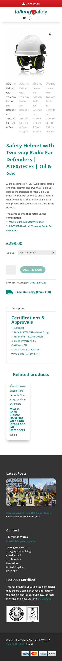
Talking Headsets (15, 644)
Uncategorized (38, 282)
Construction (12, 516)
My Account (32, 3)
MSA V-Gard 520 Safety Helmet (26, 221)
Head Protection (27, 516)
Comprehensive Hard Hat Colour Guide (28, 513)
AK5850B (19, 328)
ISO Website (44, 598)
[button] (51, 34)
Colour (10, 252)
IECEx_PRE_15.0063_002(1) (28, 336)
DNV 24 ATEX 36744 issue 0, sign (32, 332)
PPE (38, 516)
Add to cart (32, 270)
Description (17, 308)
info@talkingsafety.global (20, 541)
